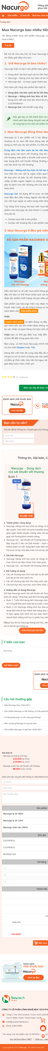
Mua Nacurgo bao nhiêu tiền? (17, 705)
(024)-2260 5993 (14, 1026)
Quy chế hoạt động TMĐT (21, 1039)
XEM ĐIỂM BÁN (29, 310)
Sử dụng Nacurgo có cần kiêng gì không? (22, 717)
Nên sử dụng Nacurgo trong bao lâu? (20, 723)
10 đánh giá (22, 377)
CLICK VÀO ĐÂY (14, 321)
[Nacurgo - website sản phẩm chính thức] (19, 6)
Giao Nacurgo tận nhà (32, 630)
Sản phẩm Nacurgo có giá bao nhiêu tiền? (23, 729)
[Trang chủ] (3, 15)
